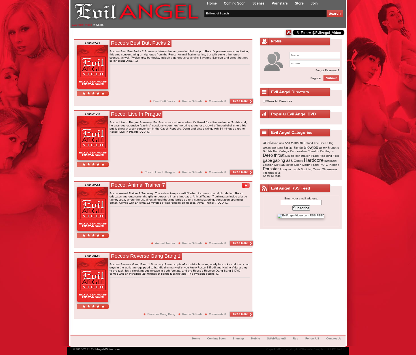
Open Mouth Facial (306, 164)
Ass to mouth (294, 143)
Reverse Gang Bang (161, 314)
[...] (136, 60)
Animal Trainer (165, 243)
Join (314, 3)
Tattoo (317, 169)
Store (299, 3)
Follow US (312, 338)
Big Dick (277, 147)
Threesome (329, 169)
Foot (336, 155)
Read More (240, 100)
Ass (281, 143)
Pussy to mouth (290, 169)
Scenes (258, 3)
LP (327, 349)
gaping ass (283, 160)
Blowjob (311, 147)
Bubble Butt (270, 151)
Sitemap (238, 338)
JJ (342, 349)
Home (212, 3)
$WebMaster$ (276, 338)
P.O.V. (324, 164)
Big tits (288, 147)
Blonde (298, 147)
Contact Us (333, 338)
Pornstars (280, 3)
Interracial (330, 160)
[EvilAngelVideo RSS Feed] (289, 34)
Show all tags (271, 175)
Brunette (333, 147)
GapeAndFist (275, 349)
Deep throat (273, 155)
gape (267, 160)
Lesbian (268, 164)
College (284, 151)
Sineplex (319, 349)
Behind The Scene (316, 143)
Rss (295, 338)
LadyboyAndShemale (298, 349)
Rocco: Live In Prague (160, 172)
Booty (323, 147)
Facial (315, 155)
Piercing (334, 164)
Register (315, 78)
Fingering (326, 155)
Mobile (255, 338)
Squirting (306, 169)
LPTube (335, 349)
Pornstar (271, 168)
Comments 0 (217, 101)
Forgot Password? (327, 70)
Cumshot (313, 151)
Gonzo (298, 160)
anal (267, 142)
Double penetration (297, 155)
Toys (277, 172)
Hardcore (313, 160)
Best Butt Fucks (164, 101)
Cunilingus (327, 151)
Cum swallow (298, 151)
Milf (276, 164)
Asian (274, 143)
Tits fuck (268, 172)
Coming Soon (234, 3)
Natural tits (286, 164)
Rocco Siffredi (192, 101)
